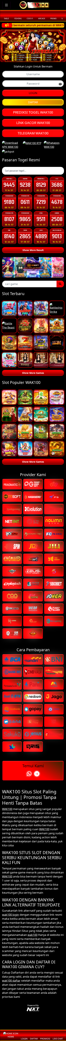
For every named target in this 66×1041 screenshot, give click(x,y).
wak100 (32, 935)
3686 (56, 184)
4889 (41, 236)
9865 (25, 219)
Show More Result (33, 250)
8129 (41, 184)
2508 (56, 219)
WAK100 (7, 809)
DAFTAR (33, 102)
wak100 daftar (11, 980)
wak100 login (10, 915)
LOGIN (33, 93)
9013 (57, 236)
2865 (25, 236)
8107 (9, 219)
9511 (41, 219)
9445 (9, 184)
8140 (9, 236)
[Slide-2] (39, 57)
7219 (41, 201)
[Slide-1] (33, 57)
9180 (9, 201)
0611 (25, 201)
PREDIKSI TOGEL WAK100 (33, 112)
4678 (56, 201)
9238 (25, 184)
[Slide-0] (26, 57)
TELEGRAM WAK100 (33, 133)
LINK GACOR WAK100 (33, 122)
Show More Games (33, 372)
